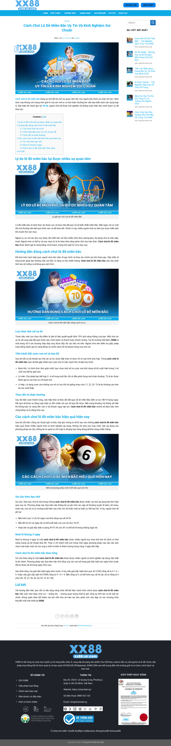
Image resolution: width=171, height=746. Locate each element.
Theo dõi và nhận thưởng (32, 135)
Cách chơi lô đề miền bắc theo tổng (37, 148)
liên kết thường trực (84, 626)
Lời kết (21, 151)
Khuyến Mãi (100, 13)
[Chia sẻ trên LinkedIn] (77, 616)
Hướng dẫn (70, 13)
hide (43, 117)
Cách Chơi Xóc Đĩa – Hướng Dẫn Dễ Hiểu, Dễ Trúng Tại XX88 (144, 115)
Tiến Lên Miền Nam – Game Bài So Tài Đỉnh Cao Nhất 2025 (145, 71)
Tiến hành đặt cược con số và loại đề (38, 132)
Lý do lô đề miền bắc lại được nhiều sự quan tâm (39, 122)
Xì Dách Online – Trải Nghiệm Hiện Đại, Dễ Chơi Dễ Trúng (145, 85)
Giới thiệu (55, 13)
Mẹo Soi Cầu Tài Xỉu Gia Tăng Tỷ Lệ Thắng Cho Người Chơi (144, 100)
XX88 (45, 13)
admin (77, 38)
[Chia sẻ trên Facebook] (57, 616)
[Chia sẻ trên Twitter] (62, 616)
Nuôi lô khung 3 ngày (31, 145)
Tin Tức (112, 13)
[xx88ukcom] (28, 5)
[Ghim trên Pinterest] (72, 616)
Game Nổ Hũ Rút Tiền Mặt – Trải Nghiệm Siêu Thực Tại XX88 (145, 41)
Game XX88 (85, 13)
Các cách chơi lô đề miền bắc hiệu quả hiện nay (39, 138)
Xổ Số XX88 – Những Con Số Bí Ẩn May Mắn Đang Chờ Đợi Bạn (145, 56)
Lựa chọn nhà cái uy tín (32, 128)
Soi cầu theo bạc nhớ (31, 141)
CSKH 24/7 (123, 13)
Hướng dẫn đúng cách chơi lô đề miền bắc (36, 125)
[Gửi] (153, 22)
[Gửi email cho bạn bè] (67, 616)
